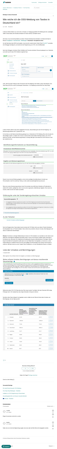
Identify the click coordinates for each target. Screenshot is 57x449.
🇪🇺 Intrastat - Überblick (8, 398)
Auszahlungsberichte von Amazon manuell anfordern (15, 396)
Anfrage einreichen (42, 2)
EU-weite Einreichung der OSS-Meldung (12, 388)
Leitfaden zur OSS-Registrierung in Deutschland (14, 393)
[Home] (7, 3)
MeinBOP (45, 43)
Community (34, 2)
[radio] (25, 368)
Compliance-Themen (17, 7)
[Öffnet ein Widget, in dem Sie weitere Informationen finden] (6, 446)
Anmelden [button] (50, 2)
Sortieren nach (50, 406)
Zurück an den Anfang (8, 379)
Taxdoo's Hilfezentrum (7, 7)
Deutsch (51, 446)
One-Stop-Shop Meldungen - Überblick (11, 390)
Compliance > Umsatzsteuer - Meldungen (17, 40)
